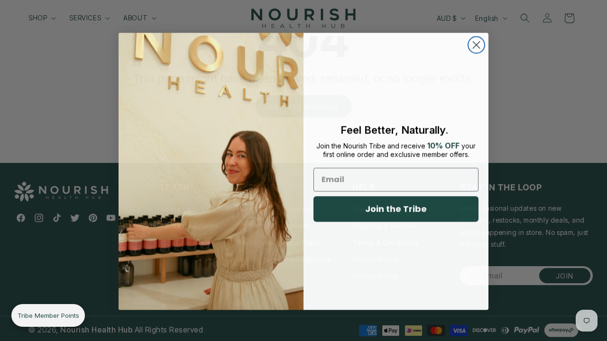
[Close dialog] (476, 44)
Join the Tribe (396, 208)
